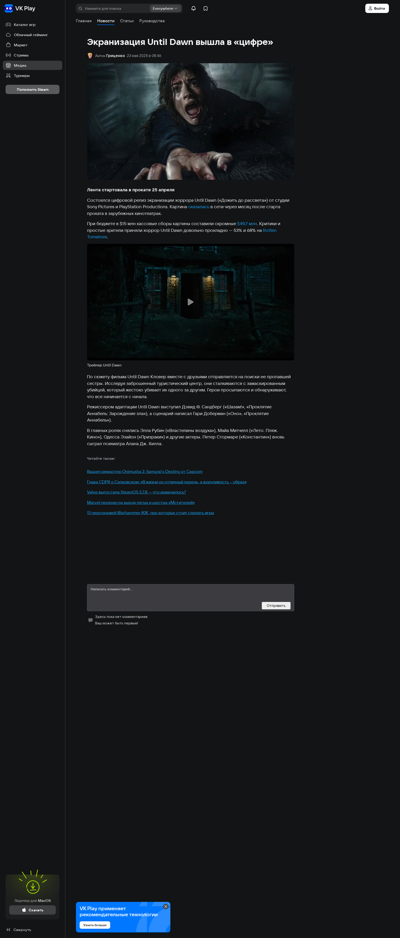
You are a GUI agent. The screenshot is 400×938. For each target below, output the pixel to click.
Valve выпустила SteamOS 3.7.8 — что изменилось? (136, 492)
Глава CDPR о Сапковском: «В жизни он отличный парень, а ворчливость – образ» (167, 482)
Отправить (276, 605)
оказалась (198, 206)
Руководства (152, 20)
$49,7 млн (247, 223)
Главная (84, 20)
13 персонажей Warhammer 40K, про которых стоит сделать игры (150, 512)
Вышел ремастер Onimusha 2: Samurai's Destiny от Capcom (145, 471)
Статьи (127, 20)
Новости (106, 20)
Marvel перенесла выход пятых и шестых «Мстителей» (141, 502)
